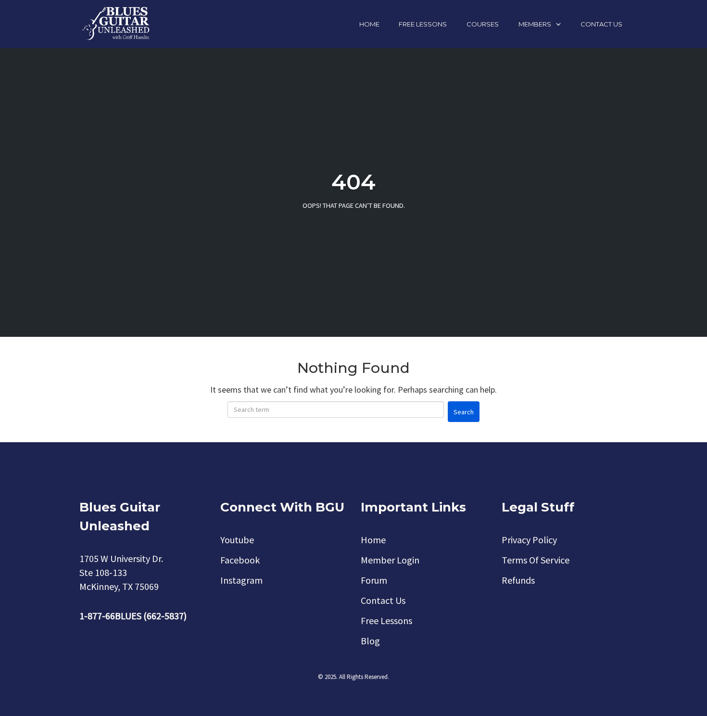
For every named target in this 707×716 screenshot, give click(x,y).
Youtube (237, 540)
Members (534, 24)
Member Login (390, 560)
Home (369, 24)
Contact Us (601, 24)
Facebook (240, 560)
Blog (370, 641)
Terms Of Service (535, 560)
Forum (374, 580)
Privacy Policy (529, 540)
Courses (483, 24)
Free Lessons (423, 24)
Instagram (241, 580)
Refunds (518, 580)
